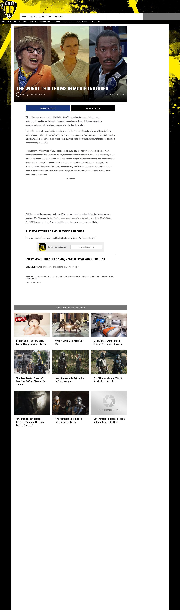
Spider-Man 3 (71, 218)
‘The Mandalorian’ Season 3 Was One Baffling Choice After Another (31, 381)
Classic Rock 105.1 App (63, 22)
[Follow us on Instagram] (128, 16)
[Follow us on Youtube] (134, 16)
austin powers (41, 276)
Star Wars (59, 276)
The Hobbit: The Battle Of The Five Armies (97, 276)
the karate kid (31, 279)
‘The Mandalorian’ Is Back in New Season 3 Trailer (68, 420)
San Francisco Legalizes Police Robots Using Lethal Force (109, 420)
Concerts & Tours (20, 22)
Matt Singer (25, 95)
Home (24, 17)
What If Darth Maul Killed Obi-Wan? (69, 342)
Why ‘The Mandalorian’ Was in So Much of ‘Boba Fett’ (108, 380)
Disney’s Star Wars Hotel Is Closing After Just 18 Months (108, 342)
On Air (32, 17)
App (49, 17)
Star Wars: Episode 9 (72, 276)
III (30, 222)
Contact (58, 17)
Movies (38, 283)
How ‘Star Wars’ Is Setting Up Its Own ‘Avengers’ (69, 380)
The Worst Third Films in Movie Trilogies (61, 267)
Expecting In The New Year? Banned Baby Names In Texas (31, 342)
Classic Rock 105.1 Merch (40, 22)
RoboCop (51, 276)
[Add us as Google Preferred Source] (116, 16)
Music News (96, 22)
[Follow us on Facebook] (122, 16)
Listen (41, 17)
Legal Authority (82, 22)
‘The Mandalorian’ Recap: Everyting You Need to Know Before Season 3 (30, 422)
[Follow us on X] (140, 16)
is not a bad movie (85, 218)
